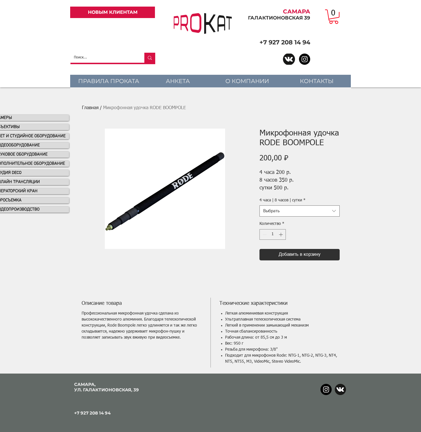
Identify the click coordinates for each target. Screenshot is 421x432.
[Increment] (281, 234)
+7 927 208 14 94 (284, 42)
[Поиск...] (149, 58)
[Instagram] (304, 59)
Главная (90, 108)
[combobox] (299, 211)
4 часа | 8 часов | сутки (282, 200)
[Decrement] (263, 234)
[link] (333, 16)
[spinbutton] (272, 234)
